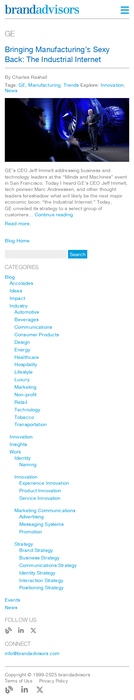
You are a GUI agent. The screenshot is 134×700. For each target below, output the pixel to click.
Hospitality (25, 364)
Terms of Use (18, 681)
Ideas (16, 290)
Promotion (30, 531)
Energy (22, 349)
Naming (27, 464)
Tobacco (24, 417)
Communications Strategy (48, 565)
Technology (27, 409)
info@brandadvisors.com (32, 653)
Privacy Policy (53, 681)
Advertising (31, 516)
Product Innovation (40, 490)
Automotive (26, 312)
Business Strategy (39, 557)
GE (22, 85)
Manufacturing (44, 85)
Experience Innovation (44, 483)
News (11, 90)
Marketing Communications (44, 510)
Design (22, 342)
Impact (17, 298)
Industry (18, 306)
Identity (22, 458)
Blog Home (17, 240)
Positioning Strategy (41, 587)
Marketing (25, 387)
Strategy (23, 544)
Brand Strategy (36, 550)
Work (15, 452)
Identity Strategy (37, 573)
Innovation (112, 85)
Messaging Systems (41, 524)
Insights (18, 444)
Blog (10, 277)
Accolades (21, 283)
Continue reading (54, 214)
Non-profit (25, 394)
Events (12, 600)
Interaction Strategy (41, 580)
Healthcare (26, 357)
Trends (71, 85)
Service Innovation (40, 498)
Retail (20, 402)
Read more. (18, 223)
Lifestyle (23, 372)
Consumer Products (36, 334)
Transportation (30, 424)
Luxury (22, 379)
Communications (33, 327)
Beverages (26, 319)
